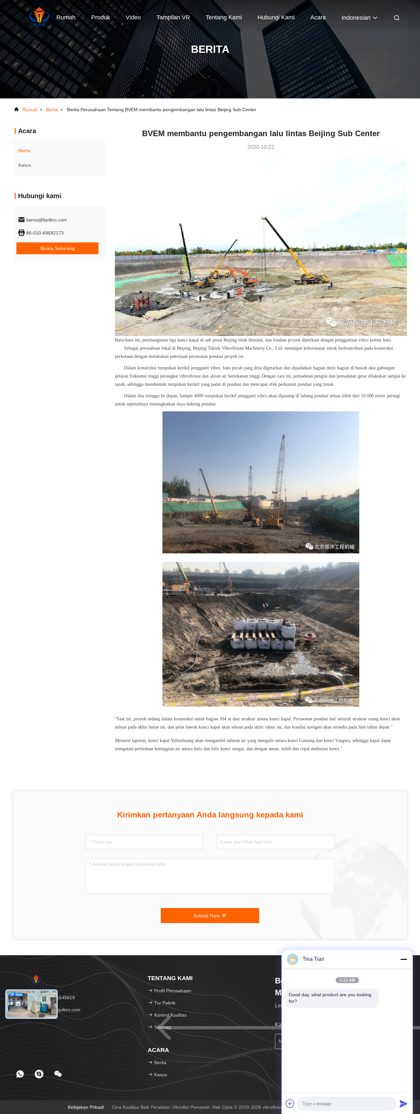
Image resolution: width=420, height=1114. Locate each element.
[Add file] (290, 1103)
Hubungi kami (276, 17)
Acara (318, 17)
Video (133, 17)
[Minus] (404, 959)
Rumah (65, 17)
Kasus (24, 165)
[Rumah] (39, 16)
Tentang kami (224, 17)
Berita (52, 109)
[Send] (403, 1103)
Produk (100, 17)
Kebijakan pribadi (86, 1107)
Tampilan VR (173, 17)
